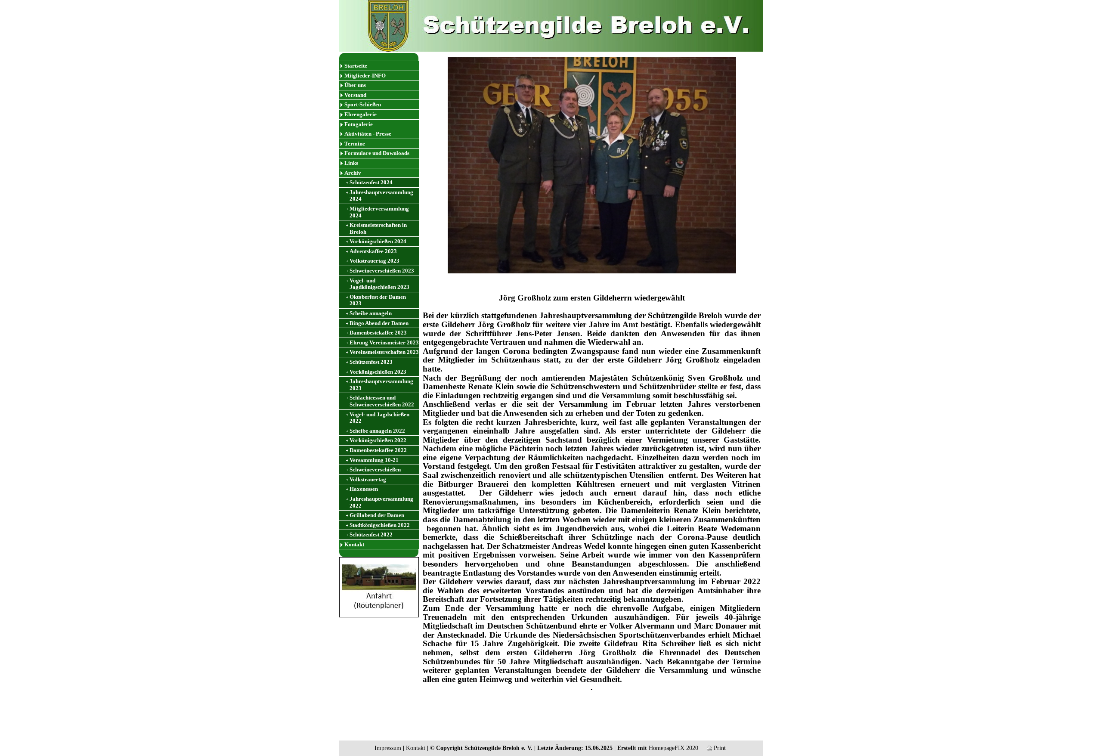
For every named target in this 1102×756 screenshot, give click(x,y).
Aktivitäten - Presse (367, 133)
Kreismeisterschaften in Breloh (378, 228)
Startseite (355, 65)
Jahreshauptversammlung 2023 (381, 384)
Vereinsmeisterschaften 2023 (384, 352)
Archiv (352, 173)
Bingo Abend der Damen (379, 323)
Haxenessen (364, 489)
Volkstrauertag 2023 (374, 260)
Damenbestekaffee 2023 (378, 332)
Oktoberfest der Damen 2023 (378, 300)
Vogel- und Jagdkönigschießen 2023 (379, 284)
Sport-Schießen (362, 104)
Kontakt (354, 544)
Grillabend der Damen (377, 515)
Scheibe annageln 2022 (377, 431)
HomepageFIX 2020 (673, 748)
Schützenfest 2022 (371, 534)
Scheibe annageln (371, 313)
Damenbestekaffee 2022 (378, 450)
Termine (354, 143)
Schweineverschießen (375, 469)
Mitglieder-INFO (365, 75)
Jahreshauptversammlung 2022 (381, 502)
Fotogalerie (358, 124)
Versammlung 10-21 (374, 460)
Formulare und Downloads (376, 153)
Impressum (388, 748)
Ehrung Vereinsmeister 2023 (384, 342)
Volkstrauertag (368, 479)
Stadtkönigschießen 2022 (380, 525)
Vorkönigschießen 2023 (378, 372)
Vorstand (355, 95)
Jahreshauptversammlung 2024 (381, 195)
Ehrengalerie (360, 114)
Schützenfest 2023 (371, 362)
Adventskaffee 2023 (373, 251)
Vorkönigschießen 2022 (378, 440)
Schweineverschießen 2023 (382, 270)
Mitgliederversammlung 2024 (379, 212)
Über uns (355, 85)
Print (719, 748)
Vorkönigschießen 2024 (378, 241)
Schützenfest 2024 (371, 182)
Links (351, 163)
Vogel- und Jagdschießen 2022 (379, 417)
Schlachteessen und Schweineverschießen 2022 (382, 401)
